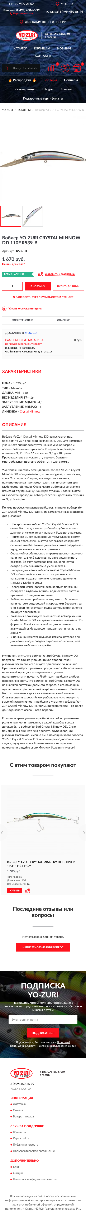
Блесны (66, 89)
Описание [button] (63, 320)
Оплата (18, 1110)
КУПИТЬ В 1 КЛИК (68, 286)
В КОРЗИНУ (37, 286)
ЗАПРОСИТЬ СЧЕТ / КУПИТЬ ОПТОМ (44, 297)
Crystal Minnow (30, 411)
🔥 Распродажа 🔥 (22, 80)
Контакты (43, 55)
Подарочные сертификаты (43, 98)
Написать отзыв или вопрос (43, 947)
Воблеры (50, 80)
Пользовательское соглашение (34, 1151)
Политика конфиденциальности (35, 1179)
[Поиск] (6, 68)
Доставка (19, 1104)
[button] (21, 13)
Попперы (71, 80)
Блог (16, 1166)
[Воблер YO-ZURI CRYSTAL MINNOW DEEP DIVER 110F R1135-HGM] (43, 822)
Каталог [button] (20, 48)
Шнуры (47, 89)
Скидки (18, 1173)
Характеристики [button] (22, 320)
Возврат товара (23, 1116)
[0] (77, 68)
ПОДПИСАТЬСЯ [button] (43, 1033)
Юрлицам (42, 48)
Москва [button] (31, 333)
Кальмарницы (24, 89)
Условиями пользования (53, 1046)
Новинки (64, 48)
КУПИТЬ (15, 890)
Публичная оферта (25, 1145)
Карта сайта (21, 1138)
